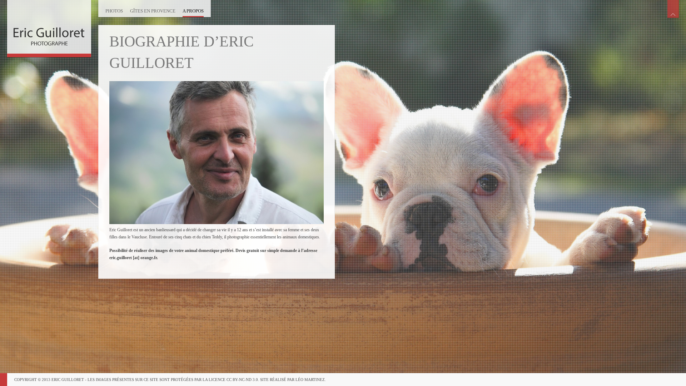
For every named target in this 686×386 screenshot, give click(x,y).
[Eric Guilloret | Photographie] (49, 27)
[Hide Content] (673, 9)
